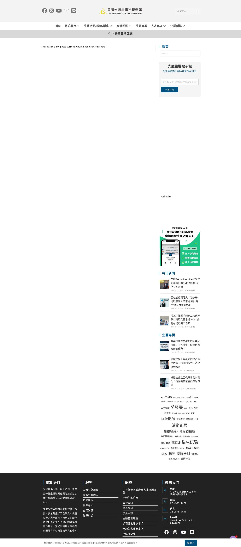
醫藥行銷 (185, 458)
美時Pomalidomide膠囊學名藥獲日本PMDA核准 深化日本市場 (185, 283)
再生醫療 (165, 408)
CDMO (168, 397)
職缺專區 (88, 505)
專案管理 (181, 413)
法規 (196, 419)
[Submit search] (197, 11)
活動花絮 (179, 425)
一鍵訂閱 (169, 89)
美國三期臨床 (124, 33)
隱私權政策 (129, 534)
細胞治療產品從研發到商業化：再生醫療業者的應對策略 (185, 381)
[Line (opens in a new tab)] (73, 10)
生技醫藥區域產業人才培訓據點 (139, 491)
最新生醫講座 (90, 495)
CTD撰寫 (189, 397)
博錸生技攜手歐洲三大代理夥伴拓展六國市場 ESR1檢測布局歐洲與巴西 (185, 319)
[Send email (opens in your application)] (66, 10)
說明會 (164, 454)
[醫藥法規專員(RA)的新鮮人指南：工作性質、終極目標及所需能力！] (164, 346)
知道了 (190, 542)
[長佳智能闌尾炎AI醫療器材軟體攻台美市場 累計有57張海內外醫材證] (164, 302)
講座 (171, 453)
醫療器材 (183, 453)
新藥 (193, 413)
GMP (163, 401)
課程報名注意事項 (133, 523)
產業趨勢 (186, 436)
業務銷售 (190, 419)
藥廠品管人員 (164, 448)
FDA (196, 397)
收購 (188, 413)
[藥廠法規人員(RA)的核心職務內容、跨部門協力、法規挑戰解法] (164, 364)
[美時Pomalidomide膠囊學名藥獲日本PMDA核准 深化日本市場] (164, 284)
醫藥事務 (194, 454)
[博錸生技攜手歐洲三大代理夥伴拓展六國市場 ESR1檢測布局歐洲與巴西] (164, 321)
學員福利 (128, 508)
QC (187, 401)
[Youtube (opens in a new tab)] (59, 10)
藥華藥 (181, 448)
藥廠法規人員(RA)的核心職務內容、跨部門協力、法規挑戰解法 (185, 363)
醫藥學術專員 (174, 459)
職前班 (175, 442)
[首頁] (109, 33)
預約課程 (88, 500)
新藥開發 (168, 418)
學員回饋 (128, 513)
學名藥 (174, 413)
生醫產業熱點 (130, 518)
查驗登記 (181, 419)
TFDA (195, 402)
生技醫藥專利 (167, 436)
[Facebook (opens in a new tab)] (44, 10)
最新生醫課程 (90, 489)
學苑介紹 (128, 503)
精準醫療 (194, 436)
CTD (183, 397)
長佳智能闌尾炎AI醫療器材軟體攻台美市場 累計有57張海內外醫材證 (184, 301)
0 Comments (190, 290)
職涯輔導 (88, 515)
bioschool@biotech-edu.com (181, 521)
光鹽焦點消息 (130, 497)
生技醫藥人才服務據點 (179, 431)
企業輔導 (88, 510)
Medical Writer (173, 402)
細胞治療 (165, 442)
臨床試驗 (190, 442)
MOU (182, 402)
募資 (185, 408)
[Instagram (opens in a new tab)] (51, 10)
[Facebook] (166, 532)
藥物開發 (174, 448)
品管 (196, 408)
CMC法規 (176, 397)
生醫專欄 (177, 436)
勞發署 (177, 407)
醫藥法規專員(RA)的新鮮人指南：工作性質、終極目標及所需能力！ (185, 344)
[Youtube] (183, 532)
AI (162, 397)
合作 (191, 408)
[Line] (192, 532)
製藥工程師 (192, 448)
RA (191, 402)
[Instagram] (175, 532)
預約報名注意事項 (133, 528)
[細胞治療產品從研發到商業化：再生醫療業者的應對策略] (164, 382)
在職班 (167, 413)
